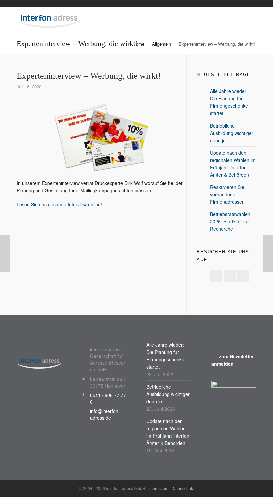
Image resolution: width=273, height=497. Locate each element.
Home (138, 44)
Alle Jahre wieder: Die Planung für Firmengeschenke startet (229, 102)
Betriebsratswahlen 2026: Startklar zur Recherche (230, 221)
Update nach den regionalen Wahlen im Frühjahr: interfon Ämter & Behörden (233, 163)
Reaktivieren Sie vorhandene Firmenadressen (227, 194)
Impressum (158, 488)
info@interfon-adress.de (105, 414)
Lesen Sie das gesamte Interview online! (59, 204)
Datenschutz (182, 488)
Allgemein (161, 44)
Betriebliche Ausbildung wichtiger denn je (231, 133)
